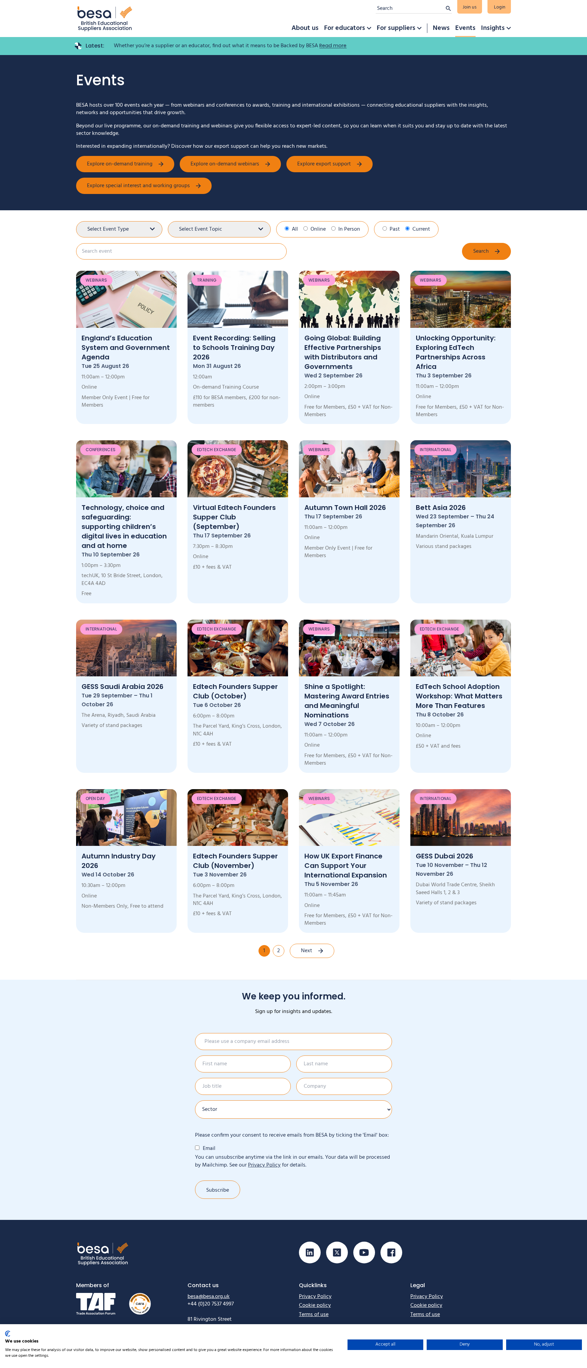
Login (499, 7)
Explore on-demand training (120, 164)
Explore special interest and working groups (138, 185)
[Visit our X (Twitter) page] (337, 1252)
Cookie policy (315, 1305)
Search (481, 251)
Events (465, 28)
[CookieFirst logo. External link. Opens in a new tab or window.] (7, 1334)
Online (318, 229)
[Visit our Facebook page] (391, 1252)
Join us (470, 7)
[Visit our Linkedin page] (310, 1252)
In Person (349, 229)
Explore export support (324, 164)
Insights (493, 28)
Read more (332, 45)
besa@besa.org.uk (209, 1296)
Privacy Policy (264, 1165)
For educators (344, 28)
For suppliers (396, 28)
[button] (369, 28)
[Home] (105, 18)
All (295, 229)
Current (421, 229)
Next (306, 950)
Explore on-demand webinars (225, 164)
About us (305, 28)
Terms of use (313, 1314)
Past (395, 229)
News (441, 28)
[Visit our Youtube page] (364, 1252)
